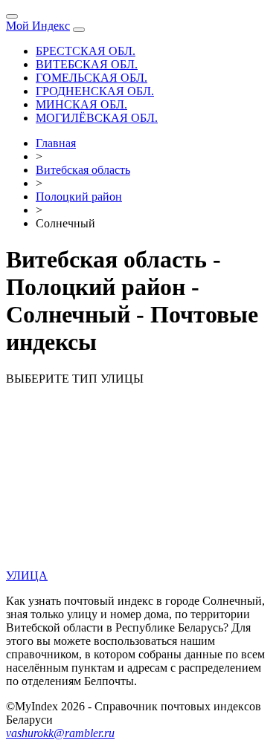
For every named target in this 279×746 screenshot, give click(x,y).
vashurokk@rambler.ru (60, 733)
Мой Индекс (38, 25)
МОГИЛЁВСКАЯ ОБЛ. (97, 117)
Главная (56, 143)
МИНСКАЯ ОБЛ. (81, 104)
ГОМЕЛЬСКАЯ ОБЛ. (91, 77)
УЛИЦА (27, 575)
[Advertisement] (139, 480)
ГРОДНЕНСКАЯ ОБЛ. (95, 91)
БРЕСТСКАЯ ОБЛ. (85, 51)
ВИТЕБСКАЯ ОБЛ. (87, 64)
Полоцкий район (79, 196)
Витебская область (83, 169)
